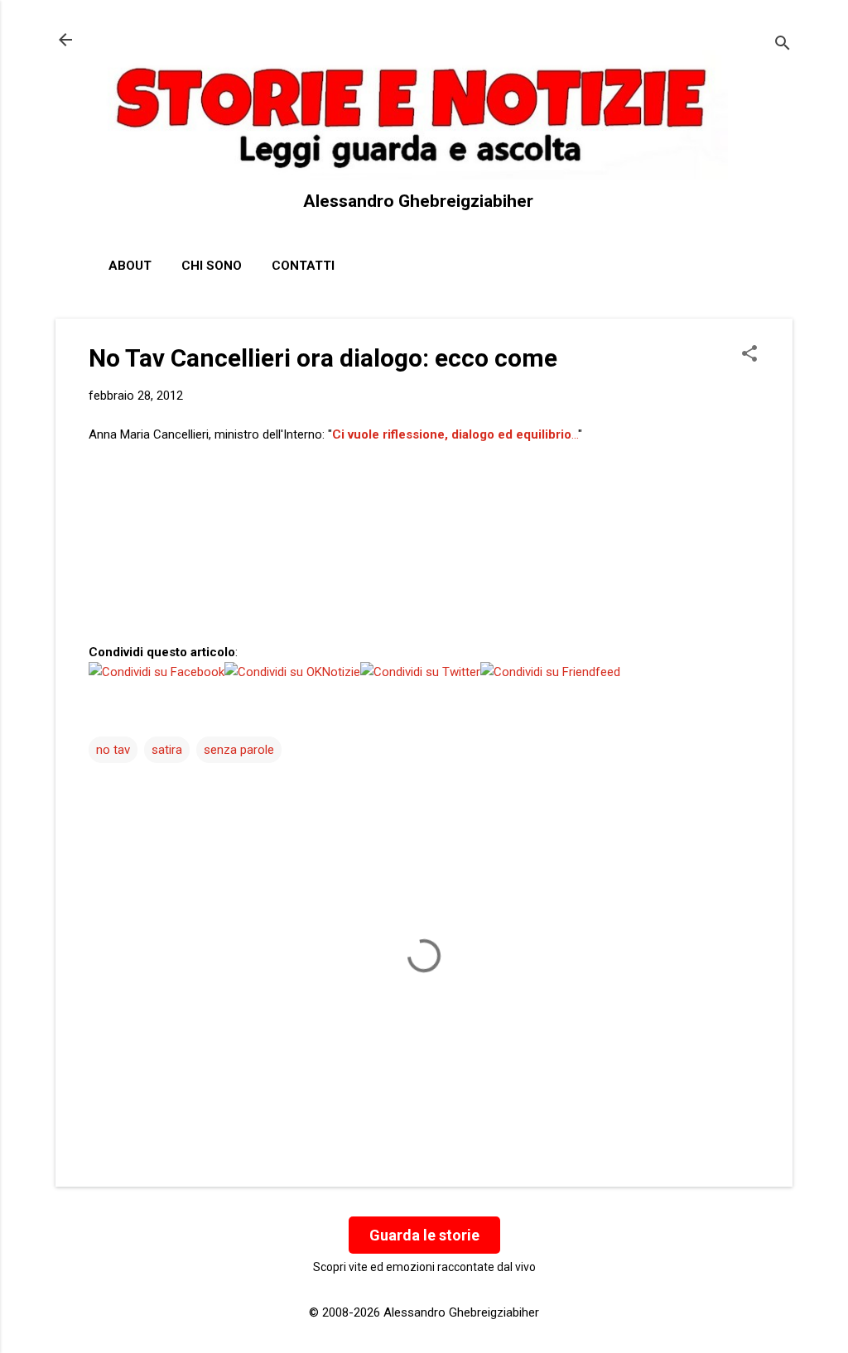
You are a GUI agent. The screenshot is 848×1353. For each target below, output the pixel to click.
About (130, 265)
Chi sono (211, 265)
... (455, 434)
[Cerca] (783, 45)
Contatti (303, 265)
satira (167, 749)
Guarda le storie (424, 1235)
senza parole (239, 749)
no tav (113, 749)
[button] (749, 355)
